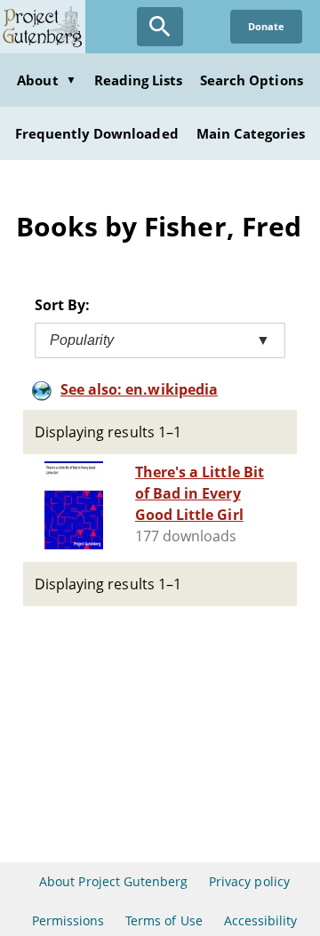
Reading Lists (138, 80)
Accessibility (261, 920)
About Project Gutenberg (113, 881)
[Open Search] (160, 26)
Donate (266, 26)
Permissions (68, 920)
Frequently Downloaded (97, 133)
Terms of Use (163, 920)
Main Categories (251, 133)
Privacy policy (249, 881)
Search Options (251, 80)
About (46, 80)
